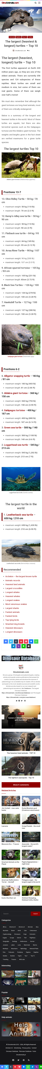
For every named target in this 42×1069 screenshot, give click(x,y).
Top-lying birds (12, 620)
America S (22, 927)
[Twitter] (11, 641)
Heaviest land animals (15, 584)
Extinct (19, 938)
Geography (6, 941)
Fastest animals (12, 612)
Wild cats (22, 959)
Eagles (5, 938)
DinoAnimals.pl (21, 1055)
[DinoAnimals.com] (10, 3)
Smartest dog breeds (15, 624)
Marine (35, 945)
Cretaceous (33, 930)
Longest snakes (12, 600)
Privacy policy (26, 1048)
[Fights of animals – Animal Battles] (34, 1000)
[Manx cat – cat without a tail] (21, 981)
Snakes (5, 956)
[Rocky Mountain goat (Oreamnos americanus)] (31, 801)
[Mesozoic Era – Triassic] (11, 837)
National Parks (34, 948)
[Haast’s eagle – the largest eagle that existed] (21, 1000)
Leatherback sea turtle (19, 514)
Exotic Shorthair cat (9, 898)
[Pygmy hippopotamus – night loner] (31, 855)
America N (12, 927)
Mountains (14, 948)
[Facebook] (6, 641)
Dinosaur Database (12, 1051)
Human (32, 941)
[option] (21, 717)
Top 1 (26, 956)
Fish (25, 938)
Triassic (13, 959)
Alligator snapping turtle (17, 376)
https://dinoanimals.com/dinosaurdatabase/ (16, 693)
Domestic (32, 934)
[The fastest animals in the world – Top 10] (8, 1008)
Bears (13, 930)
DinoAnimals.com (20, 50)
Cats (25, 930)
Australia (5, 930)
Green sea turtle (12, 427)
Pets (4, 952)
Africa (4, 927)
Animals (11, 37)
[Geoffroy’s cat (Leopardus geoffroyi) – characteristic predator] (34, 981)
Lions (19, 945)
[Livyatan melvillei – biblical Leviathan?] (8, 974)
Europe (12, 938)
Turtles (30, 37)
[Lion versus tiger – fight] (8, 1000)
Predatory (20, 952)
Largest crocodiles (13, 588)
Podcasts (11, 952)
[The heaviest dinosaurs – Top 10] (21, 1008)
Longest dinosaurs (13, 632)
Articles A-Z (9, 1048)
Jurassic (5, 945)
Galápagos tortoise (14, 410)
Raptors (28, 952)
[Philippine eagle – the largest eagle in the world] (31, 873)
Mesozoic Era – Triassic (10, 844)
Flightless (32, 938)
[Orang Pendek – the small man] (31, 819)
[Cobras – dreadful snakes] (8, 981)
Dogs (25, 934)
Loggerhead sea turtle (16, 445)
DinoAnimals (12, 1044)
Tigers (20, 956)
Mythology (24, 948)
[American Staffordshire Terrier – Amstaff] (11, 873)
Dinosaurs (17, 934)
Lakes (13, 945)
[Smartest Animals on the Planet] (11, 855)
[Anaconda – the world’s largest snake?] (31, 837)
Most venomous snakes (16, 604)
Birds (19, 930)
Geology (14, 941)
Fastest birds (11, 616)
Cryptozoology (7, 934)
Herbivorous (23, 941)
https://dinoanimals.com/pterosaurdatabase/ (21, 697)
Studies (12, 956)
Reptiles (18, 37)
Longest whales (12, 592)
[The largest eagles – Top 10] (34, 1008)
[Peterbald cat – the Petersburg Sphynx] (34, 974)
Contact (34, 1048)
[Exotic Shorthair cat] (11, 891)
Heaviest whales (12, 596)
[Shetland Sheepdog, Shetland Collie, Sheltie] (31, 891)
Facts (34, 1051)
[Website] (17, 700)
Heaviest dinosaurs (14, 628)
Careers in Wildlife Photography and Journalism (21, 719)
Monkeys (5, 948)
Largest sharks (12, 608)
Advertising (17, 1048)
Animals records (12, 580)
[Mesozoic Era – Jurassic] (21, 974)
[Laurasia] (11, 819)
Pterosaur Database (25, 1051)
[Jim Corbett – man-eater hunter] (11, 801)
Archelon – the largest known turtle (21, 576)
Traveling (5, 959)
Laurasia (5, 826)
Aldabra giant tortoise (16, 393)
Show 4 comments (21, 785)
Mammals (27, 945)
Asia (37, 927)
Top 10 (24, 37)
